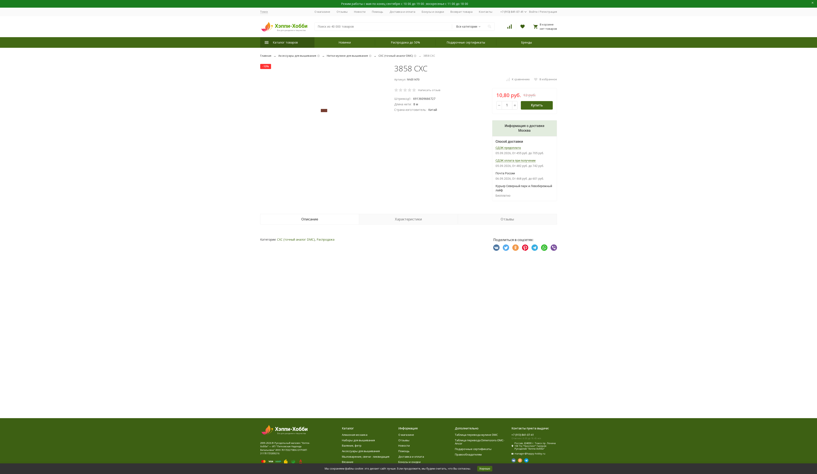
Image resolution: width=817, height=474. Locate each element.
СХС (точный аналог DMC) (396, 56)
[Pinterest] (525, 247)
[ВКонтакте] (496, 247)
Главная (265, 56)
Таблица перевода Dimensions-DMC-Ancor (479, 442)
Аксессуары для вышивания (297, 56)
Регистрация (548, 12)
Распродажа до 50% (405, 42)
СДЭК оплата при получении (516, 160)
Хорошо (484, 468)
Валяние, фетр (351, 445)
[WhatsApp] (544, 247)
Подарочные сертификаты (466, 42)
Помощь (377, 12)
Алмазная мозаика (354, 435)
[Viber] (554, 247)
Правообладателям (468, 454)
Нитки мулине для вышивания (347, 56)
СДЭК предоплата (508, 148)
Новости (360, 12)
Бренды (526, 42)
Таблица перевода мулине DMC (476, 435)
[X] (506, 247)
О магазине (322, 12)
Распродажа (325, 239)
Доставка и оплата (402, 12)
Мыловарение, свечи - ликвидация (365, 456)
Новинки (345, 42)
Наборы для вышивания (358, 440)
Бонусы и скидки (433, 12)
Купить (537, 105)
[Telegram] (534, 247)
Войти (533, 12)
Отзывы (342, 12)
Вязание (347, 462)
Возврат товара (461, 12)
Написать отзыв (429, 90)
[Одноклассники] (515, 247)
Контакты (485, 12)
